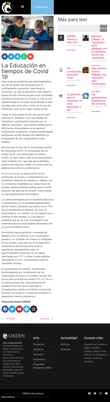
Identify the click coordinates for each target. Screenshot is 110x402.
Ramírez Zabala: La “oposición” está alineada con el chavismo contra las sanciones (99, 47)
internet (8, 173)
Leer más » (71, 50)
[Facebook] (5, 309)
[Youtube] (19, 309)
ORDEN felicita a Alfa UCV (72, 39)
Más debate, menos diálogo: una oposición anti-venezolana (99, 76)
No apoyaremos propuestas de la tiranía (99, 99)
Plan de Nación (45, 279)
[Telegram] (26, 309)
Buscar (103, 28)
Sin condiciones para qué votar (74, 73)
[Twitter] (12, 309)
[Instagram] (33, 309)
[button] (22, 6)
